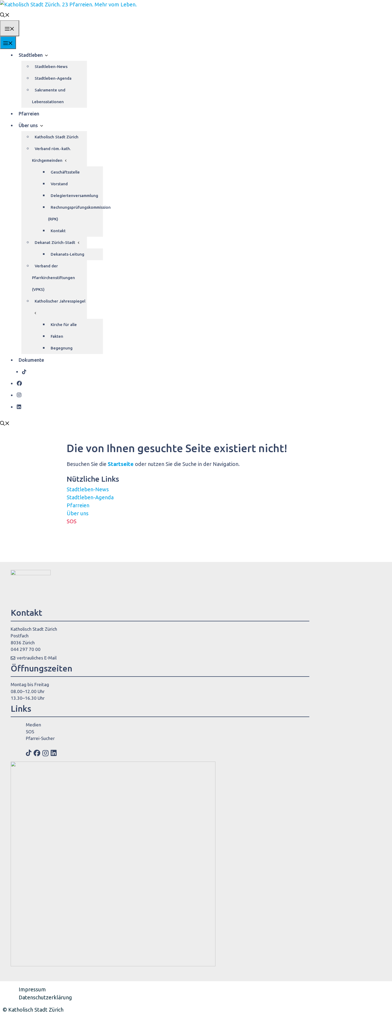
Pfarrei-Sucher (40, 738)
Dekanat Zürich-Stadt (55, 242)
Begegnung (62, 348)
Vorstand (59, 184)
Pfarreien (29, 113)
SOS (72, 521)
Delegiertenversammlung (74, 195)
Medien (33, 724)
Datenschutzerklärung (45, 997)
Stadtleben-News (51, 66)
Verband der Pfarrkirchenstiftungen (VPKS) (53, 278)
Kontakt (58, 230)
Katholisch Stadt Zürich (56, 137)
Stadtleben (31, 55)
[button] (5, 14)
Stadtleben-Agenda (53, 78)
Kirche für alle (64, 324)
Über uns (28, 125)
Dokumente (31, 360)
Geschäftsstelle (65, 172)
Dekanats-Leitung (67, 254)
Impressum (32, 989)
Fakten (57, 336)
